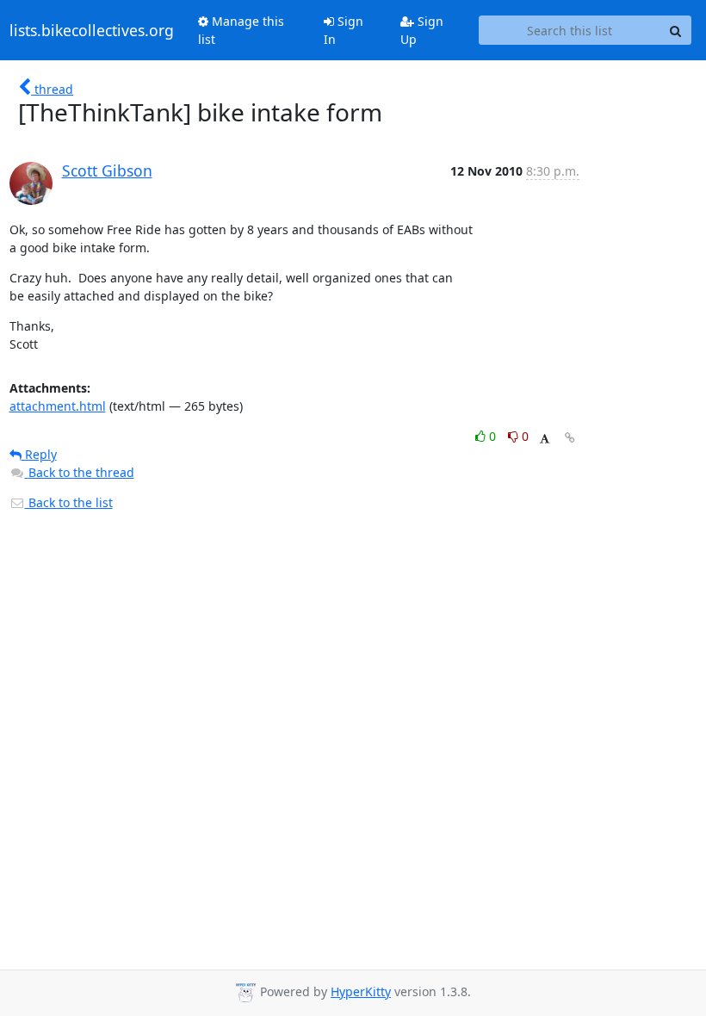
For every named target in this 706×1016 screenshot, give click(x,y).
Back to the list (69, 502)
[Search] (675, 30)
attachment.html (57, 406)
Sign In (343, 30)
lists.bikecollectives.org (91, 30)
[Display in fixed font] (544, 438)
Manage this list (241, 30)
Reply (39, 454)
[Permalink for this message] (569, 437)
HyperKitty (361, 991)
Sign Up (421, 30)
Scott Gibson (107, 170)
